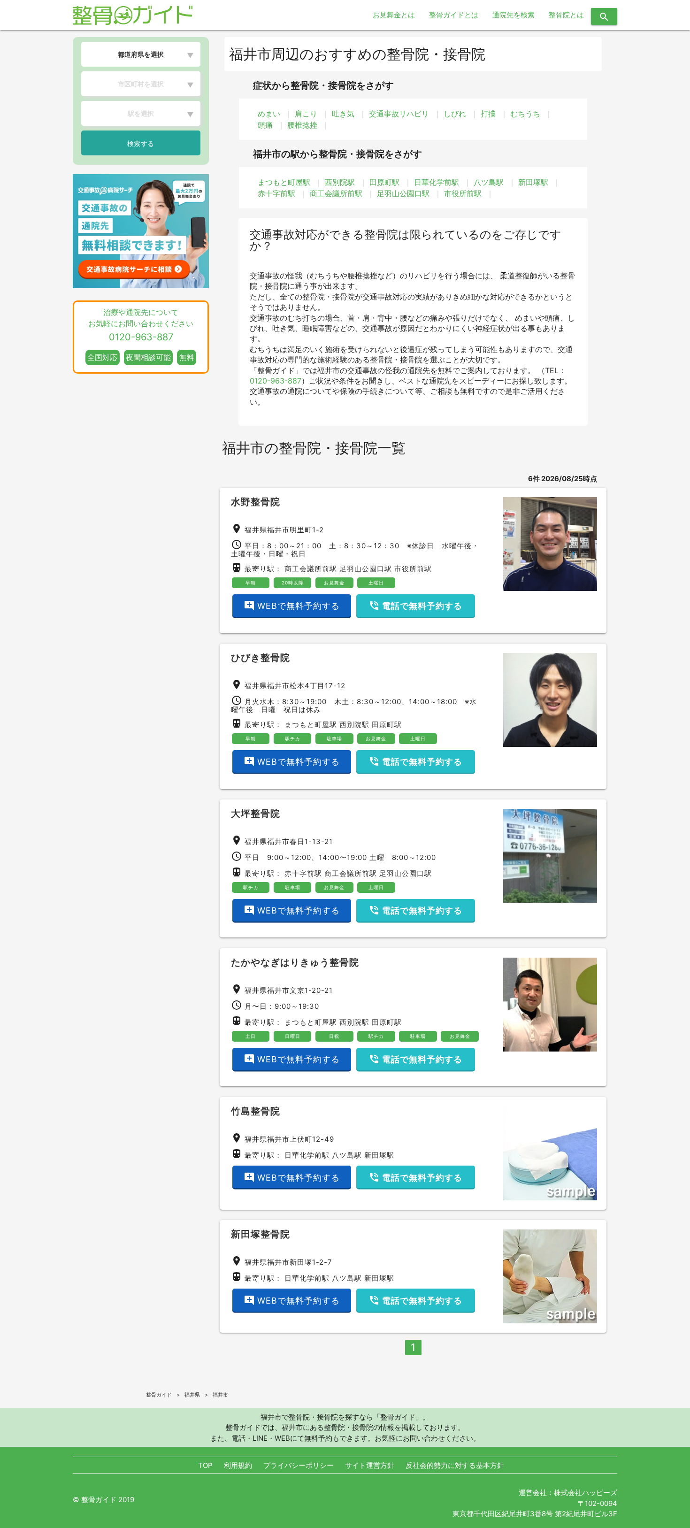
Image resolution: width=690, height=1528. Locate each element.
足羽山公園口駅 (403, 193)
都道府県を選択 (141, 54)
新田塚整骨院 (260, 1234)
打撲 (488, 113)
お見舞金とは (394, 14)
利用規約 (238, 1465)
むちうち (525, 113)
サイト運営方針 (369, 1465)
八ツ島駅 (489, 182)
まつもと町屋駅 (284, 182)
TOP (205, 1465)
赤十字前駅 (276, 193)
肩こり (306, 113)
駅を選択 (141, 113)
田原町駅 (384, 182)
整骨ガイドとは (453, 14)
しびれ (455, 113)
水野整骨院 (255, 501)
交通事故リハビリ (399, 113)
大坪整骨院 (255, 813)
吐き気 (343, 113)
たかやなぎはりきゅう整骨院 (295, 962)
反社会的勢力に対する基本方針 (455, 1465)
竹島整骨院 (255, 1111)
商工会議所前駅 (336, 193)
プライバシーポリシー (298, 1465)
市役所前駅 (463, 193)
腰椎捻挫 (302, 125)
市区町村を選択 (141, 84)
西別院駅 (340, 182)
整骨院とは (566, 14)
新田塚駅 (533, 182)
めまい (269, 113)
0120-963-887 (275, 380)
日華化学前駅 (436, 182)
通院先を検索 (513, 14)
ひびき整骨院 (260, 657)
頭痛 (265, 125)
